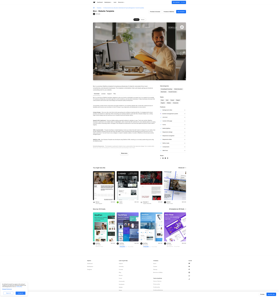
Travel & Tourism (172, 91)
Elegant (178, 100)
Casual (172, 100)
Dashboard (100, 2)
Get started (179, 2)
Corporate (175, 102)
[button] (108, 2)
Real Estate (163, 91)
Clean (162, 100)
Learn (115, 2)
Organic (163, 102)
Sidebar (169, 102)
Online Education (178, 89)
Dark (167, 100)
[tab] (96, 94)
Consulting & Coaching (166, 89)
